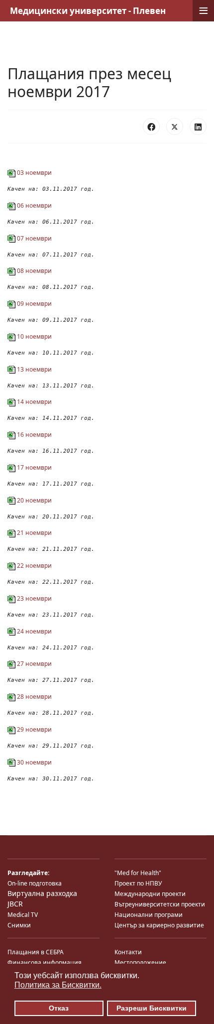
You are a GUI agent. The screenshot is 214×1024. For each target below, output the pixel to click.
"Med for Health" (137, 873)
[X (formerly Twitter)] (174, 126)
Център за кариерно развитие (159, 925)
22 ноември (33, 565)
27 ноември (33, 663)
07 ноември (33, 238)
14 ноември (33, 401)
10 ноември (33, 336)
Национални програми (148, 914)
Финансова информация (44, 962)
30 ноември (33, 762)
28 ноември (33, 696)
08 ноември (33, 270)
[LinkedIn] (198, 126)
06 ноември (33, 205)
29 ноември (33, 729)
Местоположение (140, 962)
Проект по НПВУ (138, 883)
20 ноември (33, 500)
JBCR (15, 903)
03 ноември (33, 172)
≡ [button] (204, 10)
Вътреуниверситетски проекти (159, 904)
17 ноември (33, 467)
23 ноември (33, 598)
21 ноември (33, 532)
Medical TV (22, 914)
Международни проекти (150, 894)
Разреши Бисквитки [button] (151, 1008)
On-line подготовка (34, 883)
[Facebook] (151, 126)
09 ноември (33, 303)
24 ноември (33, 631)
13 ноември (33, 369)
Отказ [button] (59, 1008)
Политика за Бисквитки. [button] (58, 985)
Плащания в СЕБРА (35, 952)
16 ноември (33, 434)
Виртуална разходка (42, 893)
